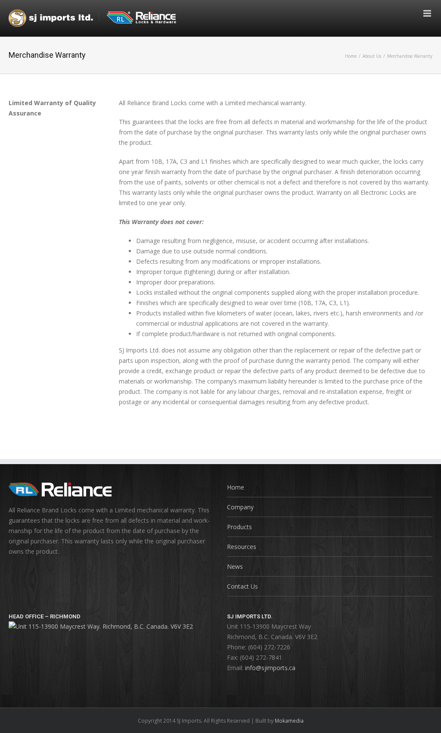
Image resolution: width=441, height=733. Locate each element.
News (235, 566)
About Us (372, 56)
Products (239, 527)
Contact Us (242, 586)
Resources (241, 547)
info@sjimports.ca (270, 668)
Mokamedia (289, 720)
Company (240, 507)
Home (351, 56)
